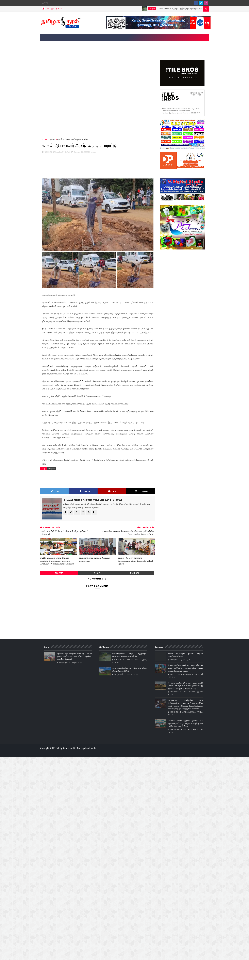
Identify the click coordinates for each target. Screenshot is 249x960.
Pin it (116, 491)
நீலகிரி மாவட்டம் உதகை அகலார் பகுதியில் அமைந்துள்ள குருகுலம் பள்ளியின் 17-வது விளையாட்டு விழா (57, 560)
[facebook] (196, 3)
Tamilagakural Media (86, 748)
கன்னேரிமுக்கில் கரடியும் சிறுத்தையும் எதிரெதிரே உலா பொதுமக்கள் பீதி (156, 8)
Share (87, 491)
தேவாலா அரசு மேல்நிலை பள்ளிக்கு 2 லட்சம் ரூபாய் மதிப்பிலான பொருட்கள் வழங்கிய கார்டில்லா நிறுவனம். (74, 656)
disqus (97, 573)
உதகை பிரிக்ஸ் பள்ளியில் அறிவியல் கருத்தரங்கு (94, 559)
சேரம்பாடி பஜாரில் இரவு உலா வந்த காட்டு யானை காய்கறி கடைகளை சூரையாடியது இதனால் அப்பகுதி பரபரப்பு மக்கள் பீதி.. (185, 686)
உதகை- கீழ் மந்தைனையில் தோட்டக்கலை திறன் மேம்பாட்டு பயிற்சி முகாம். (135, 560)
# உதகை (51, 468)
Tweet (58, 491)
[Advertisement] (124, 49)
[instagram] (206, 3)
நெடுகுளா (121, 9)
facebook (134, 573)
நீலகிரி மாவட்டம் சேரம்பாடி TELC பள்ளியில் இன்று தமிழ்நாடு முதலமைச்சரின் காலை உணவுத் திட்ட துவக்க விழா (185, 668)
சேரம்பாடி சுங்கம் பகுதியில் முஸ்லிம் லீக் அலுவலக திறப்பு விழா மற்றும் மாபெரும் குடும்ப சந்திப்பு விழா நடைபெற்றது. (185, 723)
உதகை (199, 9)
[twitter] (201, 3)
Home (44, 139)
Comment (144, 491)
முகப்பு (45, 2)
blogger (59, 573)
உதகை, (93, 152)
